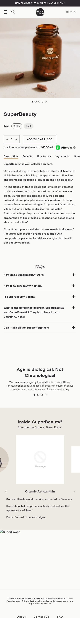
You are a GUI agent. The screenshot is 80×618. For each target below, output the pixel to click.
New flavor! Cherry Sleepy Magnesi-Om (40, 3)
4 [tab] (43, 102)
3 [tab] (40, 102)
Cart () (71, 12)
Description (11, 156)
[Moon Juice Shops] (40, 12)
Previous (5, 491)
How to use (44, 156)
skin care (46, 163)
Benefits (28, 156)
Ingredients (62, 156)
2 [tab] (36, 102)
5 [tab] (46, 102)
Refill (28, 126)
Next (74, 491)
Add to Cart (39, 139)
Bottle (16, 126)
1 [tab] (33, 102)
